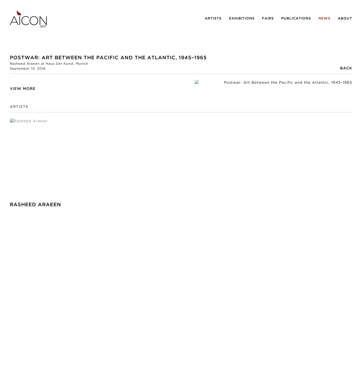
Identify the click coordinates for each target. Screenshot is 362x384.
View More (22, 88)
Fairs (268, 18)
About (345, 18)
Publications (296, 18)
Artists (213, 18)
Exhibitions (242, 18)
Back (346, 68)
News (324, 18)
